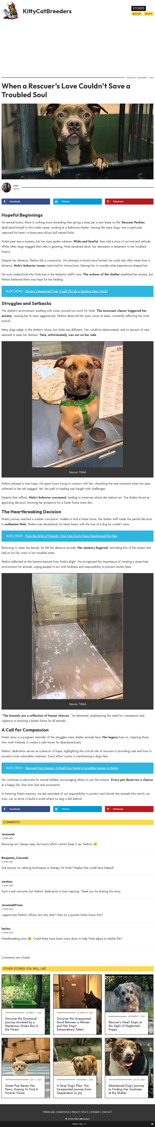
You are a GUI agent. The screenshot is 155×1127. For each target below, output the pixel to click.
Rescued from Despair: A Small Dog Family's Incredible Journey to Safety (72, 768)
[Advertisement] (77, 47)
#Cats (148, 13)
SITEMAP (95, 1112)
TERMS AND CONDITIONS (56, 1112)
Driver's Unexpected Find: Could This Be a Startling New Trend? (66, 291)
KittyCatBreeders (47, 11)
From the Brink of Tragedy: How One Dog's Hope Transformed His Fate (71, 536)
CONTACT (107, 1112)
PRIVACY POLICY (80, 1112)
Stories (138, 8)
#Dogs (137, 13)
